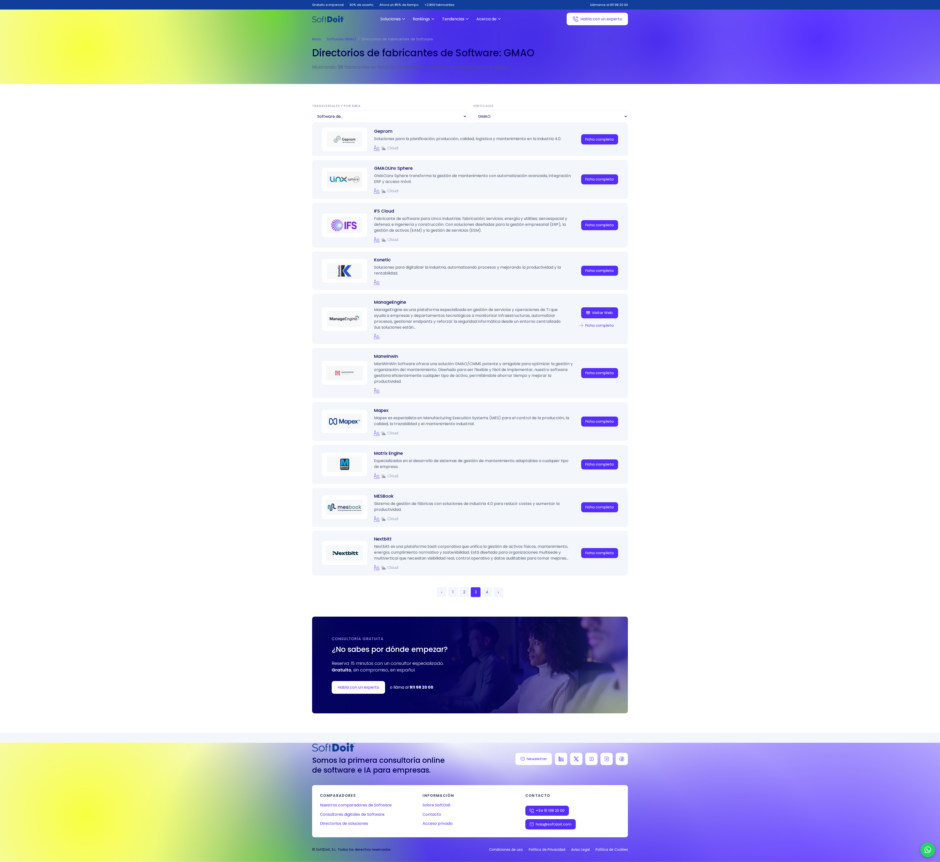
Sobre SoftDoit (437, 805)
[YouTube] (591, 759)
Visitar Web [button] (602, 312)
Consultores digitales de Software (352, 814)
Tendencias (453, 19)
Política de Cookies (612, 849)
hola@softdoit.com (553, 824)
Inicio (316, 39)
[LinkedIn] (561, 759)
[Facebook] (622, 759)
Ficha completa (599, 139)
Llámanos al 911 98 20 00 (609, 4)
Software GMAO (341, 39)
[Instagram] (606, 759)
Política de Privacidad (547, 849)
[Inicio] (328, 19)
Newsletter (537, 758)
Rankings (421, 19)
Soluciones (390, 19)
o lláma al (411, 687)
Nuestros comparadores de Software (356, 805)
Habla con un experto (601, 19)
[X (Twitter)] (576, 759)
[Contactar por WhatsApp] (927, 849)
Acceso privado (438, 823)
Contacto (432, 814)
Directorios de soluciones (344, 823)
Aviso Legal (580, 849)
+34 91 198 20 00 (550, 810)
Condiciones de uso (506, 849)
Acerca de (486, 19)
